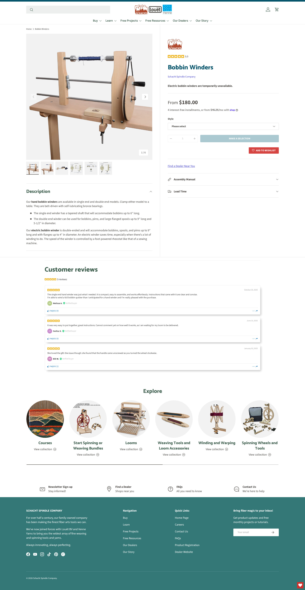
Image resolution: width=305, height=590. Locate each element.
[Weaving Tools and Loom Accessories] (174, 419)
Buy (95, 20)
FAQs (178, 538)
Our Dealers (180, 20)
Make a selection (239, 138)
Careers (179, 525)
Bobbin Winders (42, 28)
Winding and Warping (216, 443)
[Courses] (45, 419)
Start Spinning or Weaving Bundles (88, 446)
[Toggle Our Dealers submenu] (191, 21)
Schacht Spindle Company (181, 76)
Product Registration (187, 545)
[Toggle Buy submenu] (100, 21)
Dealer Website (184, 552)
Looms (131, 443)
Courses (45, 443)
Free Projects (129, 20)
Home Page (182, 518)
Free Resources (155, 20)
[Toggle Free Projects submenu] (140, 21)
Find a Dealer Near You (181, 166)
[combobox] (68, 9)
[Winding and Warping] (217, 419)
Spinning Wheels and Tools (260, 446)
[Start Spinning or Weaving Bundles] (88, 419)
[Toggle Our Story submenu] (211, 21)
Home (29, 28)
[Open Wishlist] (300, 585)
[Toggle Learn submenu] (115, 21)
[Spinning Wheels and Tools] (260, 419)
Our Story (202, 20)
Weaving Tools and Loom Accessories (174, 446)
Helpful (52, 310)
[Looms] (131, 419)
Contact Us (181, 531)
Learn (109, 20)
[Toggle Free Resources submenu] (168, 21)
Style (170, 119)
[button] (276, 9)
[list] (89, 97)
